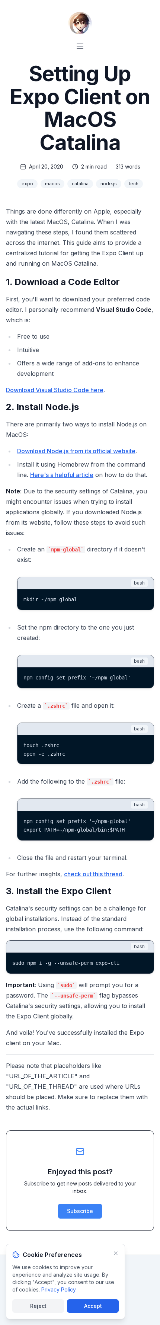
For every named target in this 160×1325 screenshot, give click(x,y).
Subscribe (80, 1211)
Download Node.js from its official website (76, 451)
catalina (80, 183)
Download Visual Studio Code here (54, 390)
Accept (93, 1306)
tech (133, 183)
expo (27, 183)
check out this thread (93, 874)
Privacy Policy (58, 1289)
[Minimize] (116, 1253)
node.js (108, 183)
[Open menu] (80, 46)
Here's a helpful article (61, 475)
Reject (38, 1306)
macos (52, 183)
